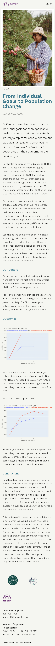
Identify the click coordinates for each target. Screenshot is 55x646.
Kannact (14, 4)
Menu (49, 4)
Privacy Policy (8, 642)
